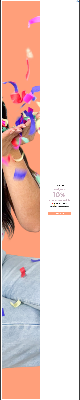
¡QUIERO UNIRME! (59, 213)
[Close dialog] (77, 1)
